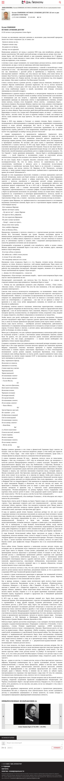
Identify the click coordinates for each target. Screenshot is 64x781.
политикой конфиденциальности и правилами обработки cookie (25, 778)
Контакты (5, 769)
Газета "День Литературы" (12, 764)
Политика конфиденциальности (13, 771)
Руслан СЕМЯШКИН (19, 17)
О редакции (6, 766)
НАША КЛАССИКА (7, 7)
